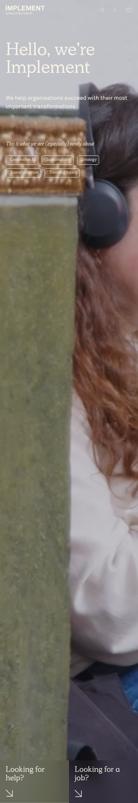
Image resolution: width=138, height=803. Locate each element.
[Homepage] (25, 10)
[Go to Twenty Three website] (115, 10)
